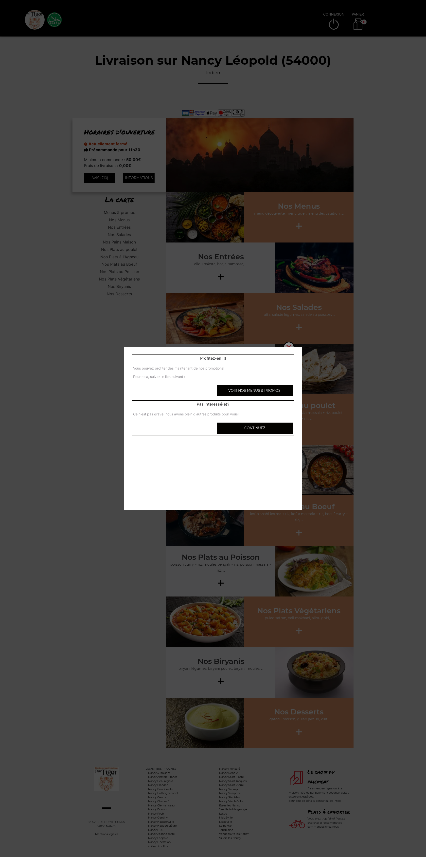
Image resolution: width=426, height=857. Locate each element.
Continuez (254, 428)
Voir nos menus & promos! (255, 390)
